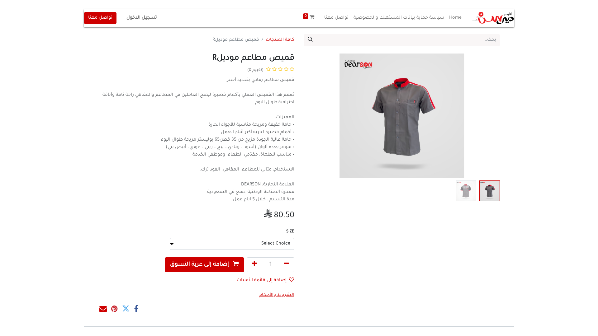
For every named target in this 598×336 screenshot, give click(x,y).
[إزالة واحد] (286, 264)
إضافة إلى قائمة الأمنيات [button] (262, 280)
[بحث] (310, 40)
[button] (485, 115)
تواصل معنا (100, 18)
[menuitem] (455, 18)
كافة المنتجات (280, 40)
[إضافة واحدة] (254, 264)
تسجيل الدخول (141, 18)
